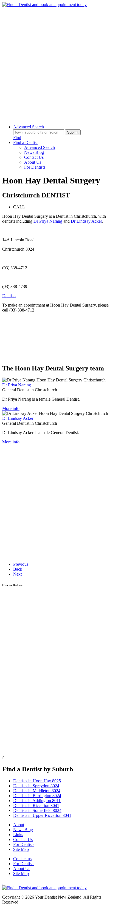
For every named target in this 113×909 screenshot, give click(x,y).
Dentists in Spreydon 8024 (36, 785)
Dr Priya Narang (47, 221)
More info (10, 408)
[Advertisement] (56, 63)
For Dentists (34, 167)
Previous (20, 564)
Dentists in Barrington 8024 (37, 795)
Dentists (9, 295)
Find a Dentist (25, 142)
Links (18, 834)
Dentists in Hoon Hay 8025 (37, 780)
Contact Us (34, 157)
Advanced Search (28, 126)
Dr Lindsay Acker (86, 221)
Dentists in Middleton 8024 (36, 790)
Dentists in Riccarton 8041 (36, 805)
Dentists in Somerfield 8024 (37, 810)
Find (17, 137)
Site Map (21, 849)
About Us (32, 162)
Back (17, 569)
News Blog (34, 152)
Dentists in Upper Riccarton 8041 (42, 815)
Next (17, 574)
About (18, 824)
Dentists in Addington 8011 (37, 800)
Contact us (22, 858)
